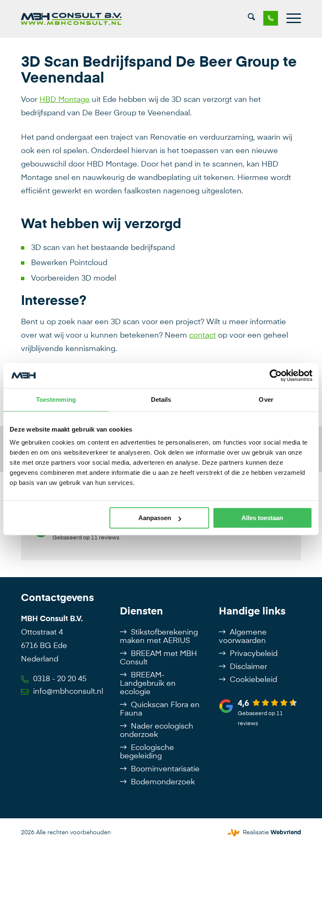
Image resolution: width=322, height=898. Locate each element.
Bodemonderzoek (163, 782)
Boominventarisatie (165, 769)
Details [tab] (161, 399)
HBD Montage (64, 100)
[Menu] (289, 19)
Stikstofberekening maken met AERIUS (159, 637)
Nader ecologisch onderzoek (156, 731)
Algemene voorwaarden (243, 637)
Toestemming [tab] (56, 399)
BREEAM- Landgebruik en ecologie (148, 684)
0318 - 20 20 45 (59, 679)
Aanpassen (154, 517)
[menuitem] (251, 19)
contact (202, 335)
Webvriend (285, 833)
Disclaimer (248, 667)
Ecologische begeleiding (147, 752)
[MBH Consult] (71, 19)
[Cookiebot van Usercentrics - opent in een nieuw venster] (275, 375)
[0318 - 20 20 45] (266, 19)
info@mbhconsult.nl (68, 691)
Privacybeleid (254, 654)
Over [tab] (266, 399)
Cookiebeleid (253, 680)
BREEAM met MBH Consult (158, 658)
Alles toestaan (262, 517)
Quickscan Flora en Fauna (160, 709)
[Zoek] (251, 19)
